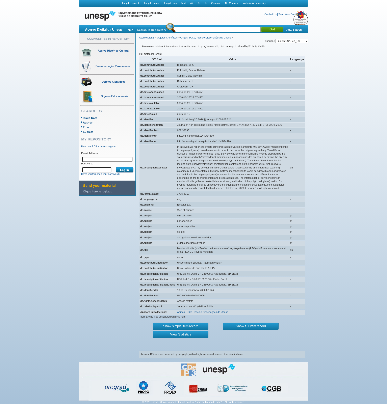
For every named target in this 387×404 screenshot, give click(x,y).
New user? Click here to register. (99, 146)
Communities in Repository (108, 38)
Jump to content (130, 3)
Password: (87, 163)
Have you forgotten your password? (100, 174)
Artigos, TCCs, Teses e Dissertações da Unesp (205, 37)
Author (87, 122)
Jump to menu (151, 3)
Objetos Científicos (167, 37)
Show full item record (251, 326)
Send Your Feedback (289, 14)
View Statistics (180, 334)
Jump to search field (175, 3)
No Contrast (231, 3)
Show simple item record (180, 326)
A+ (191, 3)
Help (305, 14)
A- (199, 3)
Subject (88, 131)
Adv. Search (294, 29)
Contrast (216, 3)
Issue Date (90, 117)
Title (86, 127)
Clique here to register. (97, 191)
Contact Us (270, 14)
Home (129, 29)
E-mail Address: (89, 153)
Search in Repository (151, 29)
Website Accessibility (254, 3)
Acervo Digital (146, 37)
